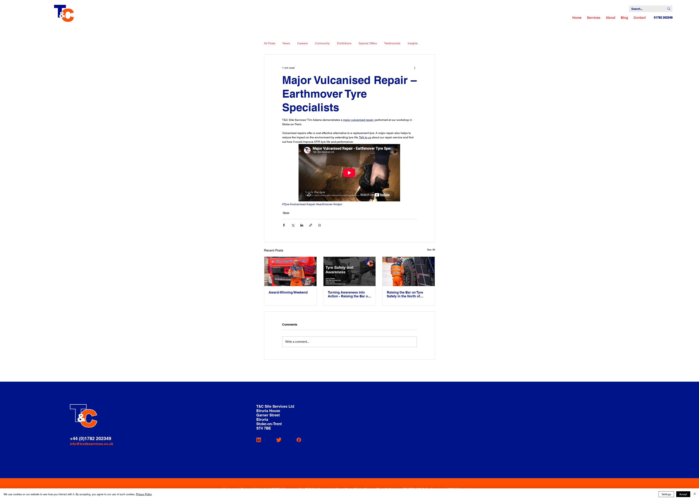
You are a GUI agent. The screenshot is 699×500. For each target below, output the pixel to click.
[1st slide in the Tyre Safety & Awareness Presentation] (349, 271)
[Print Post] (319, 225)
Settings (666, 494)
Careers (302, 43)
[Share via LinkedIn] (301, 225)
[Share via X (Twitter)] (293, 225)
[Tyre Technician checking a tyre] (408, 271)
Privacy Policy (144, 494)
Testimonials (392, 43)
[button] (593, 17)
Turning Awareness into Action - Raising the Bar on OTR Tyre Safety (349, 294)
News (286, 43)
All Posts (269, 43)
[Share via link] (310, 225)
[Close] (694, 494)
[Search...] (668, 8)
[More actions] (414, 68)
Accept (683, 494)
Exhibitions (344, 43)
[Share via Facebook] (284, 225)
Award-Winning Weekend (288, 292)
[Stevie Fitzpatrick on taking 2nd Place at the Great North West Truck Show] (290, 271)
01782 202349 (663, 17)
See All (431, 249)
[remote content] (349, 173)
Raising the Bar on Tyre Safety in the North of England (405, 294)
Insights (413, 43)
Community (322, 43)
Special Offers (368, 43)
